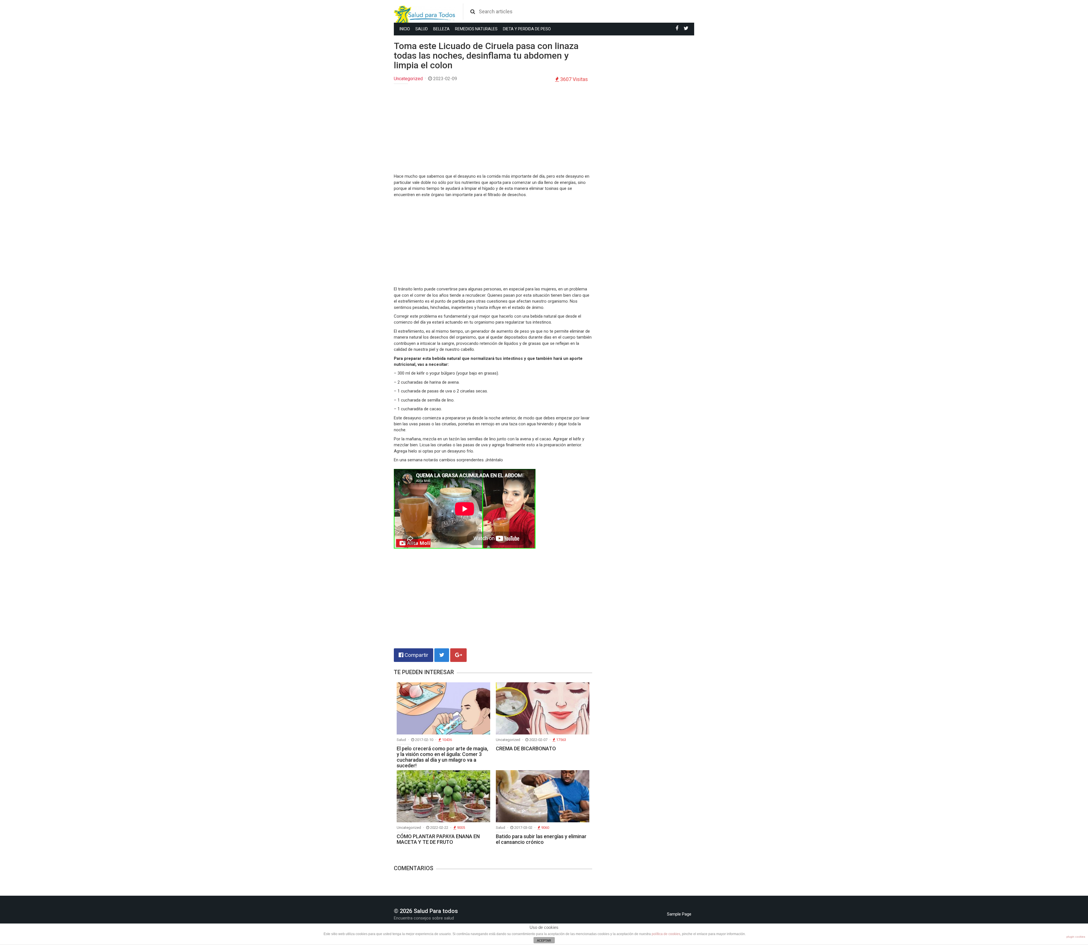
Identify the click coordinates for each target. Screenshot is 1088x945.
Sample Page (679, 914)
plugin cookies (1075, 936)
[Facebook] (676, 28)
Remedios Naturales (476, 29)
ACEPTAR (544, 940)
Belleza (441, 29)
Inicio (405, 29)
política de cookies (666, 934)
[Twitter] (686, 28)
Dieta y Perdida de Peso (527, 29)
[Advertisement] (493, 129)
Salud (421, 29)
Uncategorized (408, 78)
